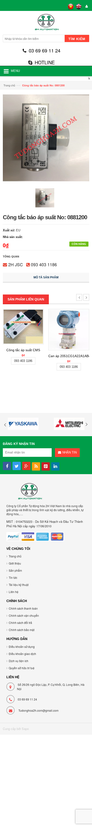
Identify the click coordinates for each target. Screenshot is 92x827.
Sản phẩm (15, 570)
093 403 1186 (44, 264)
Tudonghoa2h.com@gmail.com (38, 710)
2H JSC (15, 264)
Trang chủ (9, 85)
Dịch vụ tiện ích (18, 661)
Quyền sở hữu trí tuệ (21, 668)
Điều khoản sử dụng (22, 647)
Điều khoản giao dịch (22, 654)
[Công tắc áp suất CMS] (23, 327)
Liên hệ (13, 592)
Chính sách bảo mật (21, 630)
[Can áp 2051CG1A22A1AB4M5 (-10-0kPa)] (68, 330)
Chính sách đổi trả (20, 623)
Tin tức (13, 577)
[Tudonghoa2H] (46, 23)
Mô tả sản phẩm (46, 277)
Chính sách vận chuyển (24, 615)
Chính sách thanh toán (23, 608)
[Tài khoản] (86, 7)
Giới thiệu (15, 563)
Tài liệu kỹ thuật (19, 585)
